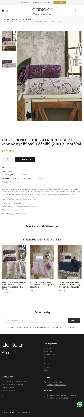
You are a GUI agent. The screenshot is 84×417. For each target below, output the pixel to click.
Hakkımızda (6, 394)
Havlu (46, 370)
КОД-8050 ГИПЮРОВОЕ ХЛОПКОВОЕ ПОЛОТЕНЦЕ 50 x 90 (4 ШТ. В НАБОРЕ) (69, 285)
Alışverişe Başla (59, 2)
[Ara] (7, 11)
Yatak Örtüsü (48, 364)
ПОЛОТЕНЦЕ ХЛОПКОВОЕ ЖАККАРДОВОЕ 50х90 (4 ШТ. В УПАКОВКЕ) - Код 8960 (13, 286)
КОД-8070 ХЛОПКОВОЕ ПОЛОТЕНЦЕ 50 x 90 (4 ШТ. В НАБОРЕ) (42, 285)
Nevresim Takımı (49, 355)
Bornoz (46, 367)
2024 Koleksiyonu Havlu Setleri (21, 178)
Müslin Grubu (48, 352)
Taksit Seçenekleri (49, 226)
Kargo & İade (32, 226)
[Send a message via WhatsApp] (80, 404)
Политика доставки (8, 391)
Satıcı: (4, 171)
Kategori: (5, 178)
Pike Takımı (47, 358)
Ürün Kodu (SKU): (8, 175)
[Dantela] (41, 11)
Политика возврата (8, 388)
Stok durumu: (7, 168)
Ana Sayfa (47, 349)
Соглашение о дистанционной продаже (15, 382)
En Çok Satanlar (38, 178)
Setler (46, 361)
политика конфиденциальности (12, 385)
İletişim (4, 397)
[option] (10, 41)
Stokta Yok (19, 249)
